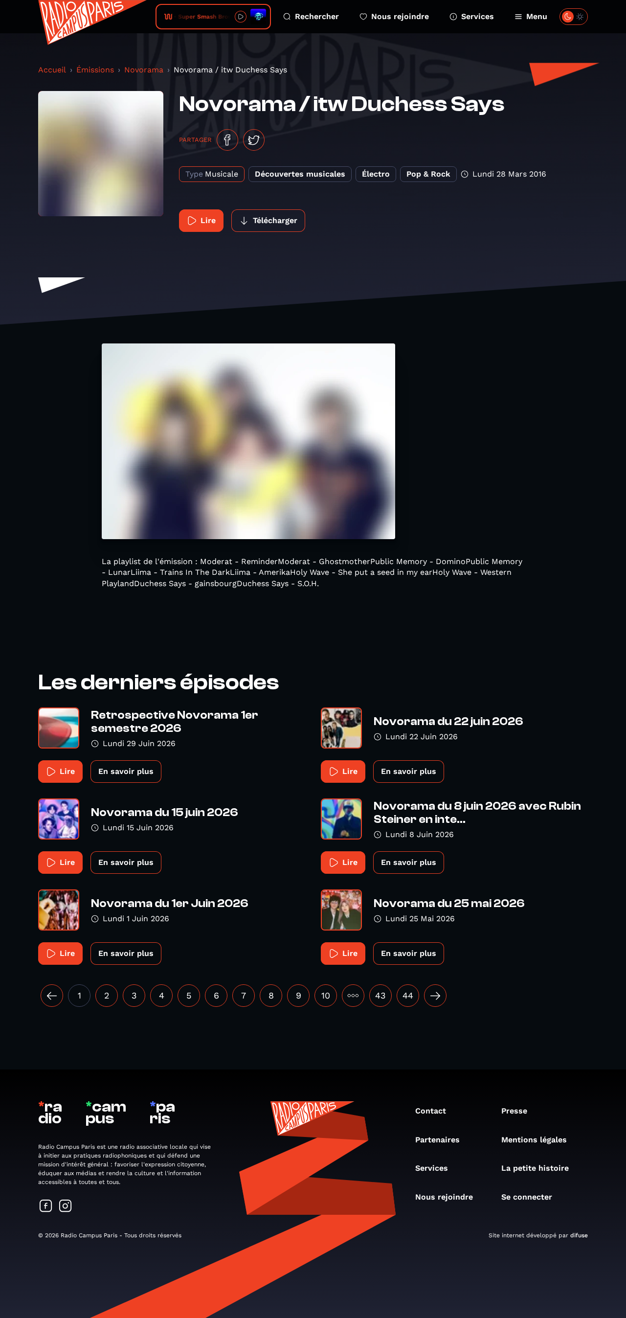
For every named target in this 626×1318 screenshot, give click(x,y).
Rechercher (317, 16)
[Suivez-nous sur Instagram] (65, 1206)
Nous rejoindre (400, 16)
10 (325, 995)
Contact (430, 1110)
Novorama (143, 69)
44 (407, 995)
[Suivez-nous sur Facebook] (46, 1206)
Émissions (95, 69)
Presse (514, 1110)
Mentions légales (534, 1139)
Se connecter (526, 1197)
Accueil (52, 69)
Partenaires (437, 1139)
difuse (579, 1235)
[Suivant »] (435, 995)
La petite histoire (535, 1168)
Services (477, 16)
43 (380, 995)
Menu (536, 16)
